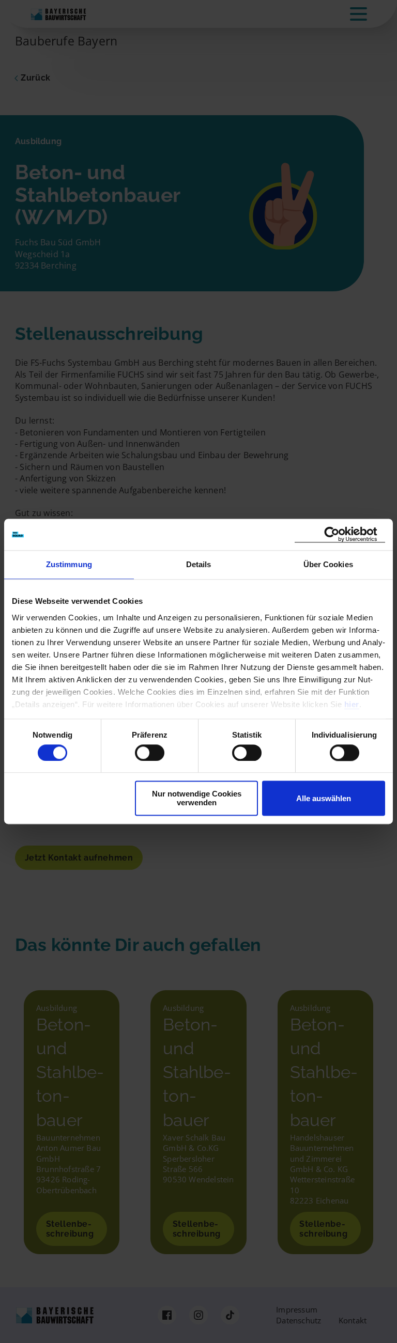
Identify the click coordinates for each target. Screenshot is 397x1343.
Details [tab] (198, 564)
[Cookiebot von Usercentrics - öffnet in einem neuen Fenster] (340, 534)
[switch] (149, 752)
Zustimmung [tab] (69, 564)
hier (351, 704)
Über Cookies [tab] (328, 564)
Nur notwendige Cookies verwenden (196, 798)
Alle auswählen (323, 798)
